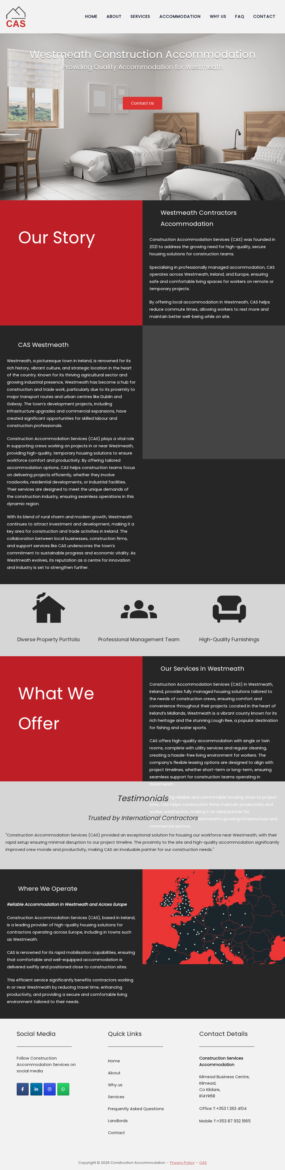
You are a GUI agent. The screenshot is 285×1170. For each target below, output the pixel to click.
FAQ (239, 16)
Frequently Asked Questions (136, 1109)
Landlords (118, 1121)
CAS (203, 1162)
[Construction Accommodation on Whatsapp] (63, 1089)
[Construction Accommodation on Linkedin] (36, 1089)
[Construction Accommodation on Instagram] (50, 1089)
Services (140, 16)
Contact (264, 16)
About (114, 16)
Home (91, 16)
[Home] (16, 16)
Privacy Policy (182, 1162)
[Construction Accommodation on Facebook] (23, 1089)
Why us (218, 16)
